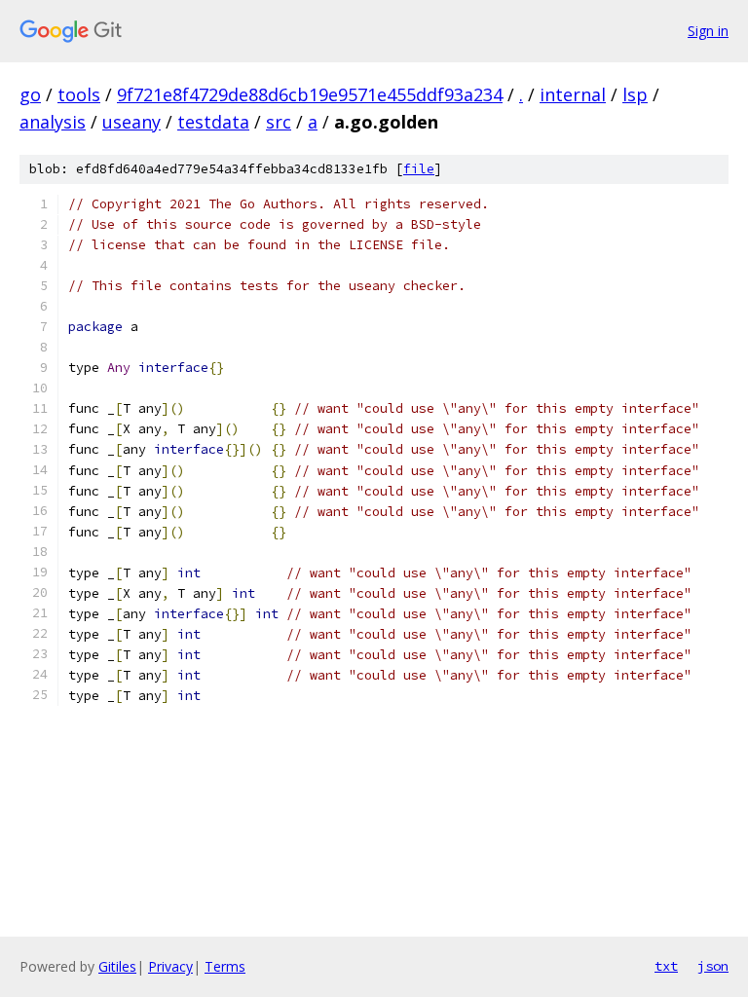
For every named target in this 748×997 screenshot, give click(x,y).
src (278, 121)
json (713, 966)
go (30, 94)
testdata (213, 121)
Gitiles (117, 966)
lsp (635, 94)
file (418, 169)
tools (78, 94)
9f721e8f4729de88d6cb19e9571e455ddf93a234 (310, 94)
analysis (52, 121)
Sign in (708, 30)
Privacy (170, 966)
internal (573, 94)
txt (666, 966)
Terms (225, 966)
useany (131, 121)
